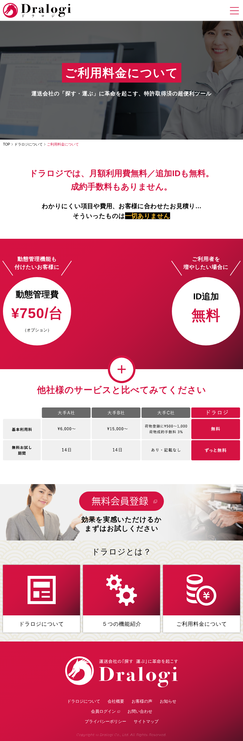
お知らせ (168, 701)
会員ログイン (103, 711)
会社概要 (116, 701)
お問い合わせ (139, 711)
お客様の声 (142, 701)
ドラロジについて (28, 144)
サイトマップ (146, 721)
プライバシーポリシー (105, 721)
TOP (6, 144)
